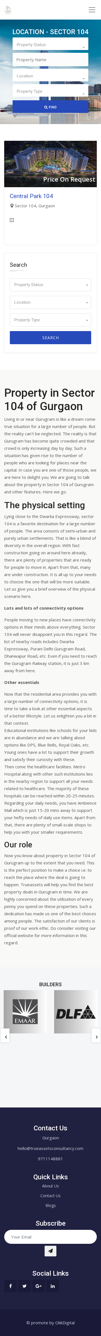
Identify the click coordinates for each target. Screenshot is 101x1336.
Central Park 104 (31, 196)
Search (50, 337)
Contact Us (50, 1195)
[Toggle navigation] (92, 10)
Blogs (50, 1205)
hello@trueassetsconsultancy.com (50, 1148)
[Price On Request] (50, 163)
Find (52, 107)
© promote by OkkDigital (50, 1322)
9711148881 (50, 1158)
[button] (50, 43)
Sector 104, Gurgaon (35, 205)
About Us (50, 1185)
